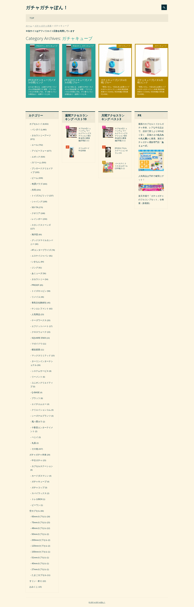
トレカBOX (37, 499)
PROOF (35, 285)
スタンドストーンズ (41, 225)
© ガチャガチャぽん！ (97, 602)
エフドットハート (40, 326)
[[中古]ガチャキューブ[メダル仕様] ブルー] (79, 76)
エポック (36, 157)
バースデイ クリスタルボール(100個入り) (121, 165)
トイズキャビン (39, 291)
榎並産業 (36, 349)
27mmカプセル (39, 569)
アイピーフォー (39, 151)
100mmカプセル (39, 552)
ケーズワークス (39, 320)
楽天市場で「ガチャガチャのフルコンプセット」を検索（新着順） (151, 199)
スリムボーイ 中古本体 (84, 149)
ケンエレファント (40, 308)
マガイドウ (37, 343)
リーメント (37, 377)
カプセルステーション (42, 466)
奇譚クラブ (37, 184)
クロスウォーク (39, 332)
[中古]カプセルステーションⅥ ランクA (121, 150)
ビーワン (36, 505)
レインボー (37, 219)
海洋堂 (35, 234)
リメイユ (36, 297)
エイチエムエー (39, 404)
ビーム (35, 178)
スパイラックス (39, 493)
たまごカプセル (39, 575)
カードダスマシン (40, 476)
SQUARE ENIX (39, 338)
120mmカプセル (39, 546)
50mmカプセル (39, 534)
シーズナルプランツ (41, 416)
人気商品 (36, 314)
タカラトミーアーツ (41, 135)
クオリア (36, 213)
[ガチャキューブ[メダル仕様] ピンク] (151, 76)
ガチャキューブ (51, 46)
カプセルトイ (35, 124)
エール (35, 145)
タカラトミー (38, 279)
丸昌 (34, 443)
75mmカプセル (39, 522)
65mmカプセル (39, 516)
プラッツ (36, 398)
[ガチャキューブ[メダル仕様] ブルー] (115, 76)
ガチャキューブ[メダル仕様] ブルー (114, 81)
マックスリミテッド (41, 355)
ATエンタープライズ (41, 250)
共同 (34, 190)
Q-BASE (36, 392)
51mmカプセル (39, 557)
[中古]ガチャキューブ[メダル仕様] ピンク (41, 81)
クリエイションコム (41, 410)
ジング (35, 267)
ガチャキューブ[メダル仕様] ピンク (150, 81)
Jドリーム (36, 162)
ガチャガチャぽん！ (47, 7)
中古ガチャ (40, 46)
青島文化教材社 (39, 302)
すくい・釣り (35, 581)
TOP (32, 18)
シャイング (37, 201)
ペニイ (35, 437)
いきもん (36, 261)
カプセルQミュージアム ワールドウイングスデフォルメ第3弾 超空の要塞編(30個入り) (85, 134)
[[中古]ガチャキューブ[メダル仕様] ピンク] (42, 76)
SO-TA (35, 207)
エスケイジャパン (40, 256)
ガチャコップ (38, 487)
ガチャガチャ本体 (37, 454)
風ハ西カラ (37, 421)
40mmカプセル (39, 563)
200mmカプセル (39, 540)
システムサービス (40, 371)
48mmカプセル (39, 528)
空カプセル (34, 511)
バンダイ (36, 129)
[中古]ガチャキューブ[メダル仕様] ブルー (78, 81)
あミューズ (37, 273)
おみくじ (33, 587)
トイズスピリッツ (40, 195)
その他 (35, 449)
